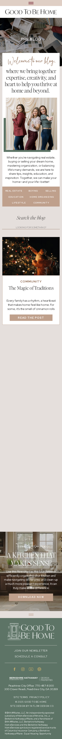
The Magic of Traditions (31, 288)
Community (31, 281)
